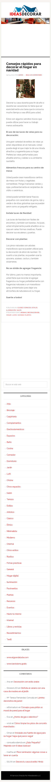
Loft (9, 474)
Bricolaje (10, 410)
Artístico (10, 512)
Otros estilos (12, 550)
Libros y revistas (14, 627)
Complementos (14, 423)
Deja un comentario (34, 75)
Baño (9, 442)
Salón (19, 310)
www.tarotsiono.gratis (17, 664)
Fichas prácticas (14, 563)
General (10, 569)
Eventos (10, 607)
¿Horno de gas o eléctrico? (25, 717)
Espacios (27, 308)
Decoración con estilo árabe (26, 682)
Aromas (23, 312)
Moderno (11, 537)
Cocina (10, 448)
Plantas (28, 315)
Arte (9, 404)
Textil (9, 639)
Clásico (20, 308)
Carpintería (11, 416)
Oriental (10, 544)
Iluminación (11, 310)
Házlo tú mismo (14, 614)
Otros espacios (14, 486)
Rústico (10, 556)
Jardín (9, 467)
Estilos (34, 308)
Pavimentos (12, 588)
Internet (10, 620)
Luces (14, 315)
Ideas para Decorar (25, 10)
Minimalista (12, 531)
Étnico (10, 525)
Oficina (10, 480)
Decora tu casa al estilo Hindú (29, 762)
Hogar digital (12, 576)
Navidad (21, 315)
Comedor (11, 455)
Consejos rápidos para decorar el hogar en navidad (23, 67)
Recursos (11, 601)
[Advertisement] (25, 42)
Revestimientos (14, 633)
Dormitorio (11, 461)
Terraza (10, 499)
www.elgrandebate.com (18, 657)
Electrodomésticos (15, 429)
